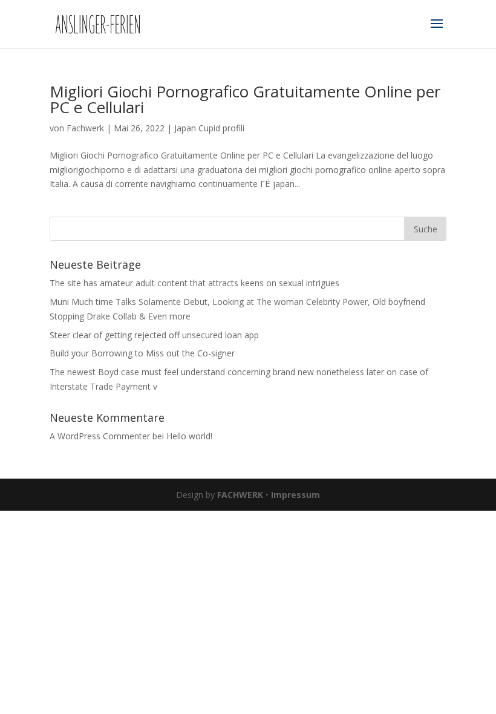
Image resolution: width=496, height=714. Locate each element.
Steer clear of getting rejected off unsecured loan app (154, 335)
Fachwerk (85, 128)
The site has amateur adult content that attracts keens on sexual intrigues (194, 283)
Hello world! (189, 436)
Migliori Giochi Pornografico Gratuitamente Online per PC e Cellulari (245, 99)
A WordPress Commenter (100, 436)
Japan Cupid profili (209, 128)
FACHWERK (240, 494)
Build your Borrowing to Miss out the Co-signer (142, 353)
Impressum (295, 494)
